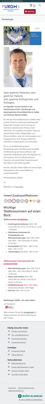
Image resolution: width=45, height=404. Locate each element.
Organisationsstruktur (19, 339)
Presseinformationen (18, 342)
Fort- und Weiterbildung (19, 335)
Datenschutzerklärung (16, 391)
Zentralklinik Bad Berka (19, 374)
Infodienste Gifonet (18, 351)
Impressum (12, 388)
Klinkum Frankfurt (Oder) (20, 371)
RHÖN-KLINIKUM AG (18, 363)
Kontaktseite (29, 312)
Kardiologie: (8, 19)
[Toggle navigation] (40, 6)
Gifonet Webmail (17, 355)
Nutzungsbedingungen (26, 388)
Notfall (31, 11)
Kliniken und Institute (19, 331)
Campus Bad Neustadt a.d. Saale (22, 367)
